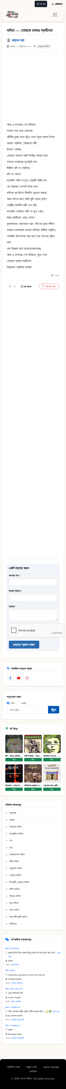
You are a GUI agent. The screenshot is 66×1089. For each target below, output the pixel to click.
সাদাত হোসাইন (16, 1001)
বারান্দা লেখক (32, 1067)
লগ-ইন (42, 4)
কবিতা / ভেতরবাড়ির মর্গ (12, 1007)
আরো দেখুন (55, 1011)
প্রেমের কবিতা (44, 46)
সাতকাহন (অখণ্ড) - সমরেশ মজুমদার (52, 755)
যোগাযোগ (33, 1071)
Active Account (51, 1067)
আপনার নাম (15, 575)
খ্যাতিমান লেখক (14, 1067)
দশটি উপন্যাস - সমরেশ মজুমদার (33, 755)
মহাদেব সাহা (18, 40)
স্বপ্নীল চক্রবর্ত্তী (17, 1019)
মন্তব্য (12, 606)
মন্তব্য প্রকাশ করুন (24, 644)
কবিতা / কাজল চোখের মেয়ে (13, 988)
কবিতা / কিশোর (10, 970)
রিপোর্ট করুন (51, 286)
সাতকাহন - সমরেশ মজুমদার (14, 785)
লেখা (12, 703)
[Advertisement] (33, 89)
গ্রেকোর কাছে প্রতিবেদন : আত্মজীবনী (52, 785)
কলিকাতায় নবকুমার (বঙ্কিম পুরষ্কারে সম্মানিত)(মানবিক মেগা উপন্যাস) (33, 785)
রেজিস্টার (58, 4)
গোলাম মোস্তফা (16, 982)
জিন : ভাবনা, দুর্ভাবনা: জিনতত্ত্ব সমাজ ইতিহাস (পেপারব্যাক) (14, 755)
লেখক (23, 703)
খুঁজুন (53, 709)
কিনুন (14, 759)
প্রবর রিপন (15, 964)
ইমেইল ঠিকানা (16, 591)
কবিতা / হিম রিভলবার (12, 948)
